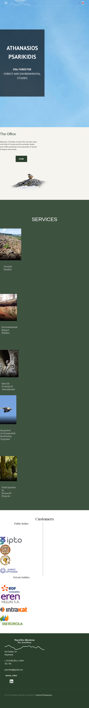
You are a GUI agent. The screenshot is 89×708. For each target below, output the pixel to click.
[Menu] (6, 3)
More (21, 159)
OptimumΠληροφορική (44, 695)
